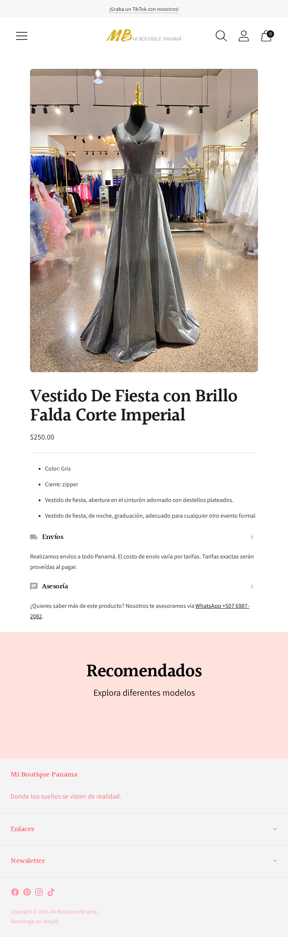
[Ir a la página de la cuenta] (243, 35)
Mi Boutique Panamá (74, 911)
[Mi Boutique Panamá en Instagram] (39, 894)
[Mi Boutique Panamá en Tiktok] (51, 894)
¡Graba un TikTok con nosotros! (144, 9)
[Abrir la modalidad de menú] (21, 35)
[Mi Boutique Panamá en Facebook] (15, 894)
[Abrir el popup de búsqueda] (221, 35)
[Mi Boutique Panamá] (144, 35)
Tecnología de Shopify (34, 921)
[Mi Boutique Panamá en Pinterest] (27, 894)
